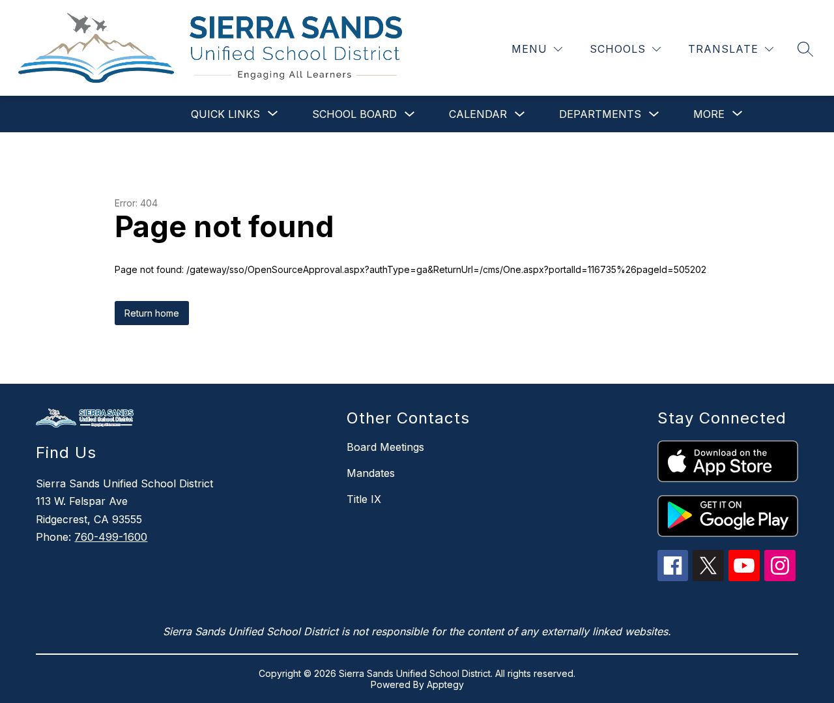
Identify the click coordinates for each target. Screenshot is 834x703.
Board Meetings (385, 446)
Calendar (478, 114)
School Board (354, 114)
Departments (600, 114)
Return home (151, 313)
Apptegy (445, 684)
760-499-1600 (110, 536)
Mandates (371, 473)
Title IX (364, 499)
